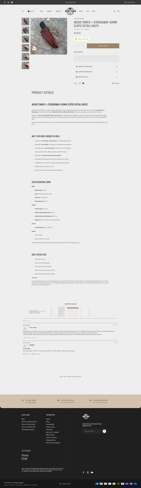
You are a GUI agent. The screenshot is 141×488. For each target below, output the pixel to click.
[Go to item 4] (25, 48)
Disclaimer (49, 429)
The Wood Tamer (79, 18)
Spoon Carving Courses (29, 421)
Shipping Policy (51, 440)
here (99, 281)
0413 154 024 (32, 402)
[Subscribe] (104, 431)
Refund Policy (50, 435)
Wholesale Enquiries (28, 429)
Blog (23, 419)
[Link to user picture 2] (36, 357)
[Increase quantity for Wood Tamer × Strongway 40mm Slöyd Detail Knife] (83, 45)
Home (61, 376)
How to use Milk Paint (28, 427)
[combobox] (130, 2)
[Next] (63, 39)
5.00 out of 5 (41, 311)
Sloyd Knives (78, 376)
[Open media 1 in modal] (48, 36)
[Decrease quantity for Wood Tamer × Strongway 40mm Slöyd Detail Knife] (76, 45)
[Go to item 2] (25, 30)
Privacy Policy (50, 427)
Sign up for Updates (52, 432)
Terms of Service (51, 437)
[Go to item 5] (25, 56)
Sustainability (50, 424)
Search (48, 419)
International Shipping (53, 443)
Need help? (116, 83)
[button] (61, 308)
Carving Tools (70, 376)
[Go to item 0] (25, 21)
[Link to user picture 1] (27, 357)
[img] (26, 325)
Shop (65, 376)
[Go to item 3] (25, 39)
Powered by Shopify (18, 482)
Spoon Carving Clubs (28, 424)
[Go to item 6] (25, 65)
